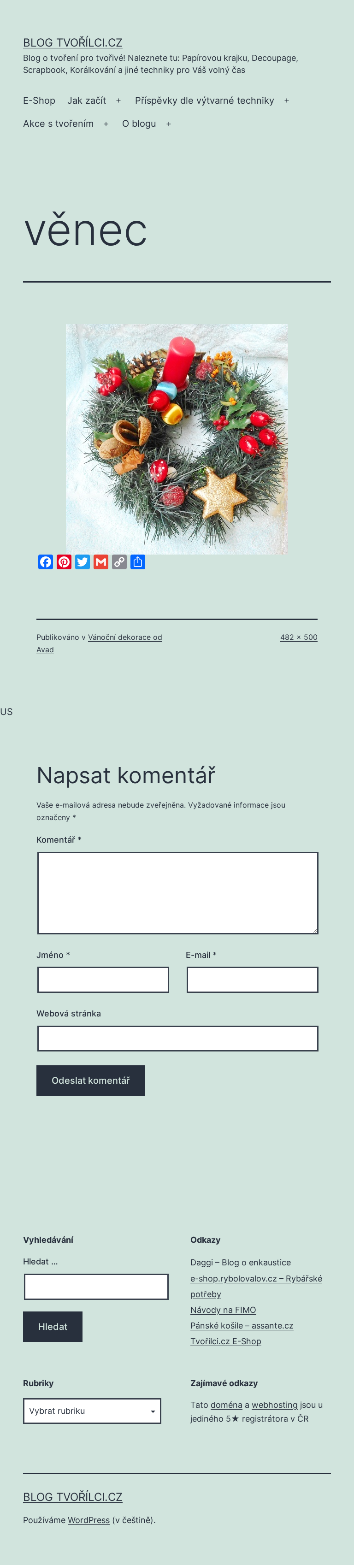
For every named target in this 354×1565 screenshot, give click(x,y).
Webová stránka (68, 1013)
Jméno (53, 955)
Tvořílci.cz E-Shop (225, 1341)
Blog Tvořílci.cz (73, 42)
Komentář (59, 840)
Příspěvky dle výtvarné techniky (204, 100)
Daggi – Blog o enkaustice (240, 1262)
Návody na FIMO (223, 1310)
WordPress (89, 1520)
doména (226, 1405)
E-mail (201, 955)
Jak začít (86, 100)
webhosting (275, 1405)
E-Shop (39, 100)
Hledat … (40, 1261)
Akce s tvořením (58, 123)
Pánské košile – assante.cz (242, 1325)
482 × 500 (299, 637)
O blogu (139, 123)
